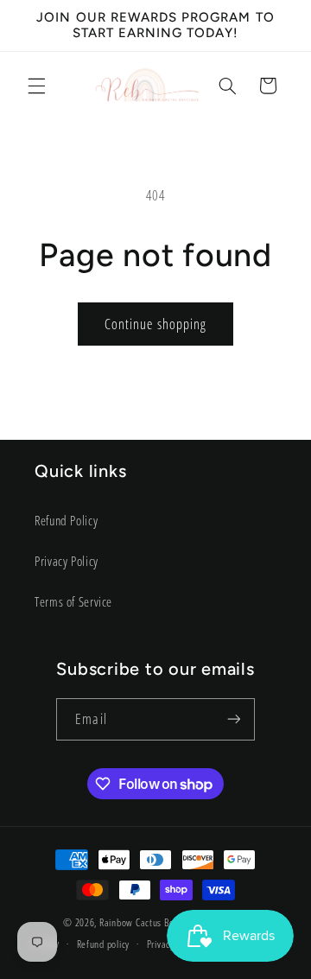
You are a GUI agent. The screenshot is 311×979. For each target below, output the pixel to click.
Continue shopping (155, 324)
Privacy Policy (66, 560)
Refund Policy (66, 520)
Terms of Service (73, 601)
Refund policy (103, 944)
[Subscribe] (233, 719)
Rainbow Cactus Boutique (149, 922)
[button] (36, 85)
